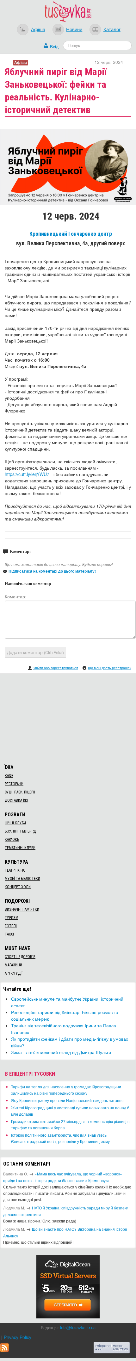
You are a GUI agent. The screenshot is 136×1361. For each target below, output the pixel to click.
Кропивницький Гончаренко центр (70, 234)
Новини (74, 28)
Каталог (112, 28)
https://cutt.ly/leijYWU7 (27, 474)
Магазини (13, 965)
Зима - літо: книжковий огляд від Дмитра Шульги (61, 1052)
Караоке (12, 839)
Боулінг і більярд (20, 831)
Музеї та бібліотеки (22, 878)
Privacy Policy (17, 1337)
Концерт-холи (18, 887)
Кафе (9, 775)
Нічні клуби (15, 823)
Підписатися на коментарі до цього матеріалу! (52, 571)
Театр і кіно (15, 870)
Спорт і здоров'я (20, 957)
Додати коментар (35, 652)
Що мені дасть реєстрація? (109, 667)
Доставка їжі (16, 800)
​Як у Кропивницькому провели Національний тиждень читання (67, 1100)
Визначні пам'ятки (22, 909)
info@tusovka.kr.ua (78, 1327)
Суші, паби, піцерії (20, 792)
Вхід (54, 46)
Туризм (11, 917)
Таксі (9, 934)
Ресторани (14, 784)
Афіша (38, 28)
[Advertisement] (68, 718)
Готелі (11, 926)
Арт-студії (13, 973)
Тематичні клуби (20, 848)
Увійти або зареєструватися (55, 667)
